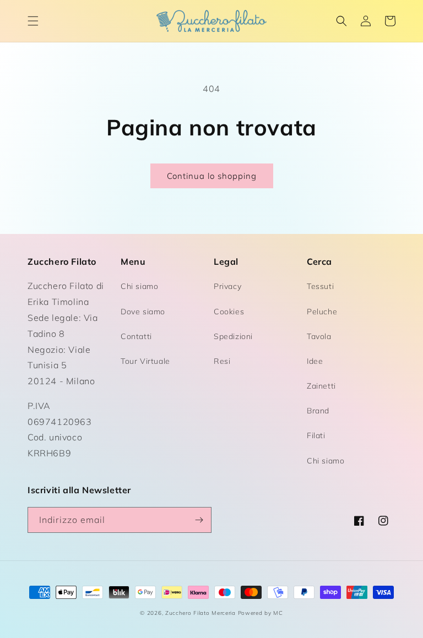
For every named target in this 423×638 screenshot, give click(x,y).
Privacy (227, 286)
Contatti (136, 336)
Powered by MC (260, 613)
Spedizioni (233, 336)
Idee (315, 361)
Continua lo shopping (212, 176)
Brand (318, 411)
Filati (316, 435)
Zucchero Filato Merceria (200, 613)
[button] (33, 21)
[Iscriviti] (199, 520)
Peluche (322, 312)
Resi (222, 361)
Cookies (229, 312)
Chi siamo (139, 286)
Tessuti (320, 286)
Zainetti (321, 386)
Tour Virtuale (145, 361)
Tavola (319, 336)
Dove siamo (143, 312)
